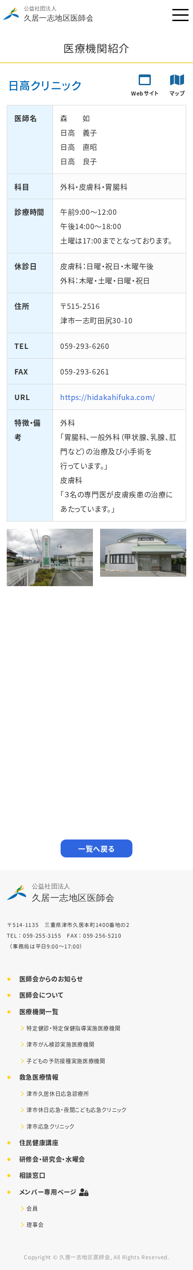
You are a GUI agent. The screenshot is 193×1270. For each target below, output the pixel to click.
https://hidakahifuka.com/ (107, 396)
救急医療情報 (39, 1076)
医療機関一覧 (39, 1011)
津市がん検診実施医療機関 (60, 1044)
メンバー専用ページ (48, 1191)
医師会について (41, 994)
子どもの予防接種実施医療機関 (65, 1061)
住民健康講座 (39, 1142)
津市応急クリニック (50, 1126)
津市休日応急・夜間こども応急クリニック (76, 1109)
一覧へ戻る (96, 848)
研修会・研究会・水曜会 (52, 1158)
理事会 (35, 1224)
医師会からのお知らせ (51, 978)
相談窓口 (32, 1174)
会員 (32, 1208)
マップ (177, 93)
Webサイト (145, 93)
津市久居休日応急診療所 (57, 1093)
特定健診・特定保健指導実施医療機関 (73, 1028)
